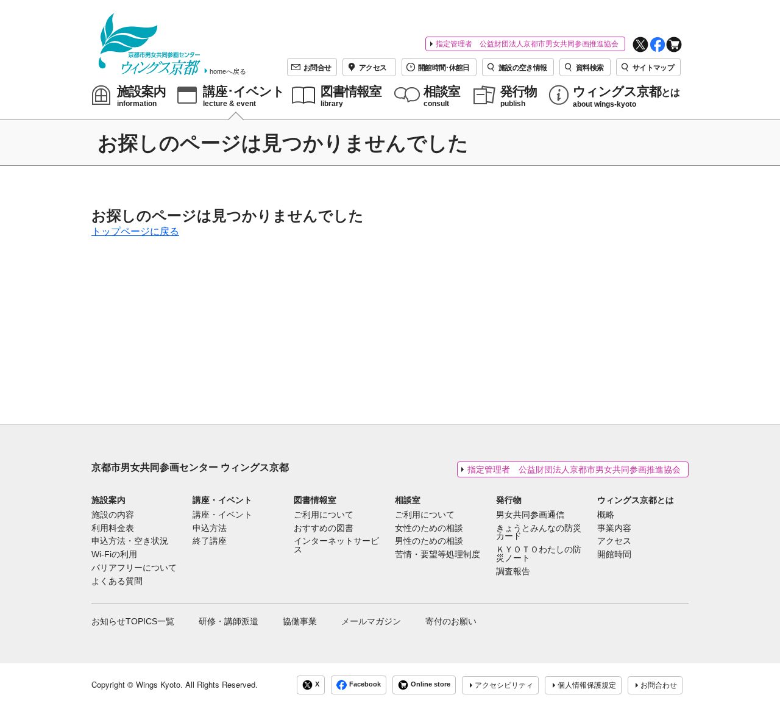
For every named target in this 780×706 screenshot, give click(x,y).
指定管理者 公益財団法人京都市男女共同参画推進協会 (527, 44)
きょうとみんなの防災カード (538, 532)
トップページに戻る (135, 231)
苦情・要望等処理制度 (437, 555)
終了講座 (210, 541)
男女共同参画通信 (530, 515)
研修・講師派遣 (228, 621)
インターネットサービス (336, 545)
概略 (605, 515)
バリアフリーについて (134, 568)
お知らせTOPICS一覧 (132, 621)
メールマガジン (371, 621)
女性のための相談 (429, 528)
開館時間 (614, 555)
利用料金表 (112, 528)
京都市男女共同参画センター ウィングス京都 (190, 467)
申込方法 (210, 528)
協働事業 (300, 621)
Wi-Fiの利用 (114, 555)
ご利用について (323, 515)
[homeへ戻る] (150, 44)
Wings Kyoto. (159, 684)
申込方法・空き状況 (129, 541)
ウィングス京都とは (635, 500)
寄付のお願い (451, 621)
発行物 (509, 500)
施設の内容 (112, 515)
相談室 (407, 500)
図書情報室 (315, 500)
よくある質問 (117, 581)
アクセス (614, 541)
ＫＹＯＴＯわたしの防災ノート (538, 554)
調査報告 (513, 572)
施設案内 (108, 500)
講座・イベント (222, 500)
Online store (430, 684)
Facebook (365, 684)
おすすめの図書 (323, 528)
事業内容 (614, 528)
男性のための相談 (429, 541)
